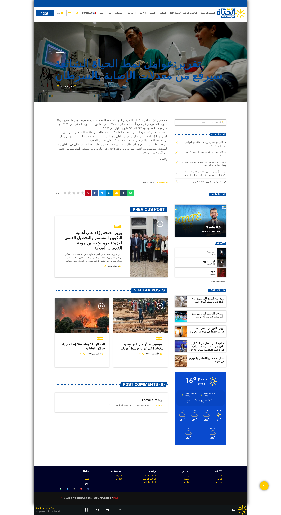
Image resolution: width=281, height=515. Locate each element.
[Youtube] (81, 489)
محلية (186, 475)
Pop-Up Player (44, 13)
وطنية (186, 479)
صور (87, 475)
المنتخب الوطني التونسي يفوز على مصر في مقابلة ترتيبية (208, 315)
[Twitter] (67, 489)
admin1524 (162, 182)
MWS (115, 498)
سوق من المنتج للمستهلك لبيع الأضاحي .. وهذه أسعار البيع (208, 300)
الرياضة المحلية (149, 475)
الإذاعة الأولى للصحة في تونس (225, 3)
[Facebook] (88, 489)
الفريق (219, 475)
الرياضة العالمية (149, 482)
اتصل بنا (219, 482)
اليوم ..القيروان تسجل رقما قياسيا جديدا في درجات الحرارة (207, 330)
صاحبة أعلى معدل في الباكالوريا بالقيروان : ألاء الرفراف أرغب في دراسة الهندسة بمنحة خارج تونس (207, 348)
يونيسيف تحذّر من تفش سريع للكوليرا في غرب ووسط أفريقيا (142, 346)
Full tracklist (218, 282)
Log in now (156, 405)
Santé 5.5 (213, 227)
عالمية (60, 50)
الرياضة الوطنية (149, 479)
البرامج (219, 479)
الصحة (117, 226)
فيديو (87, 479)
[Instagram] (74, 489)
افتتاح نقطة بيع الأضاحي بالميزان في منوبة (206, 360)
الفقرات (118, 479)
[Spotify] (60, 489)
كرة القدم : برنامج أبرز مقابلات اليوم (209, 181)
